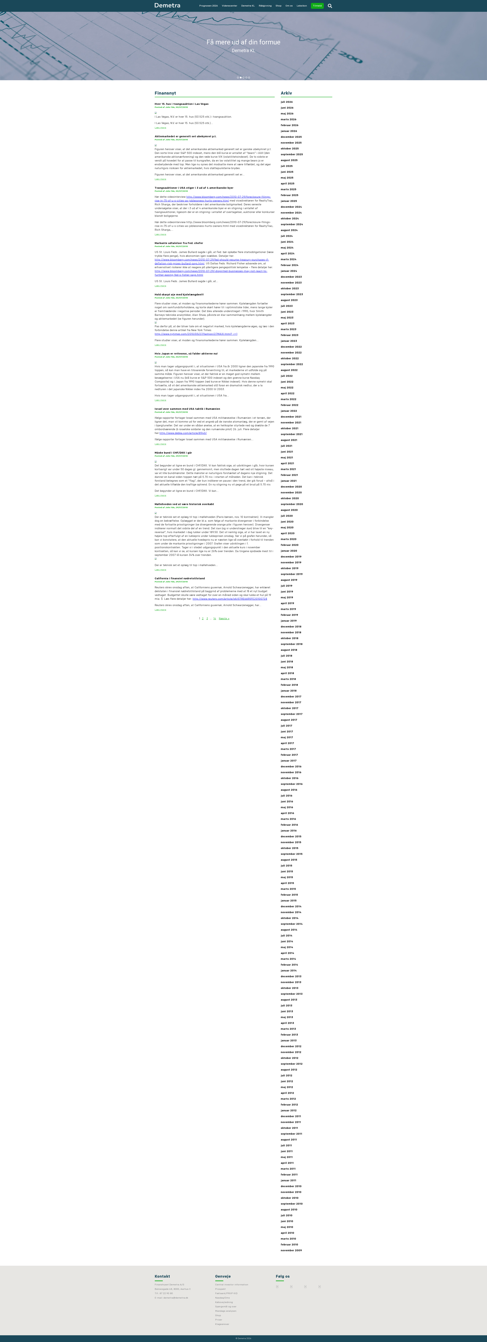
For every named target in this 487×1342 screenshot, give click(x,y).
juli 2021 (286, 446)
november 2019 (291, 562)
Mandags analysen (225, 1311)
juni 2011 (287, 1151)
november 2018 (291, 632)
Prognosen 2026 (208, 6)
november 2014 (291, 912)
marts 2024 (289, 259)
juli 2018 (286, 656)
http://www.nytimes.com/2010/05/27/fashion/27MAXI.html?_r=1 (196, 334)
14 (214, 618)
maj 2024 (287, 248)
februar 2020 (290, 545)
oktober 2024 (290, 218)
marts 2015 (288, 889)
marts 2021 (288, 469)
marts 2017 (288, 749)
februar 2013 (289, 1035)
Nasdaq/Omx (222, 1298)
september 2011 (291, 1134)
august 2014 (289, 930)
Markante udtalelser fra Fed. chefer (179, 243)
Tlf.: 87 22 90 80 (164, 1293)
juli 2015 (286, 866)
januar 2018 (289, 691)
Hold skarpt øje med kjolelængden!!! (179, 295)
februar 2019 (289, 615)
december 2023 (291, 277)
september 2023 (292, 294)
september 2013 (292, 994)
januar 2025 (289, 201)
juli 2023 (287, 306)
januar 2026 (289, 131)
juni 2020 (287, 522)
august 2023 (289, 300)
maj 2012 (287, 1087)
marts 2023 (288, 329)
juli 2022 (287, 376)
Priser (218, 1320)
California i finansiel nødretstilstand (180, 578)
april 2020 (288, 533)
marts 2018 (288, 679)
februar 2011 (289, 1175)
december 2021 (291, 417)
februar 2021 (289, 475)
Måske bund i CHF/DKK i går (173, 453)
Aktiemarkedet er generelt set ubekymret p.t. (185, 136)
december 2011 (291, 1116)
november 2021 (291, 423)
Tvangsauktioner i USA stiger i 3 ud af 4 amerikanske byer (194, 188)
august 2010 (289, 1210)
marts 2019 (288, 609)
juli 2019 (286, 586)
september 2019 (292, 574)
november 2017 (291, 702)
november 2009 (291, 1250)
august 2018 (289, 650)
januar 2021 (289, 481)
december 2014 (291, 906)
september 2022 (292, 364)
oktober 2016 (290, 778)
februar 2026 (290, 125)
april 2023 (287, 323)
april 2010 (287, 1233)
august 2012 (289, 1070)
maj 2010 (287, 1227)
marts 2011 (288, 1169)
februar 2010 (289, 1245)
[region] (243, 45)
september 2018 (292, 644)
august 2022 (289, 370)
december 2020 (291, 487)
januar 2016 (289, 831)
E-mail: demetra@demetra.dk (171, 1298)
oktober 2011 (289, 1128)
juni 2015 (287, 871)
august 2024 (289, 230)
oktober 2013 (289, 988)
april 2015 (287, 883)
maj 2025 (287, 178)
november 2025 (291, 143)
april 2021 (287, 463)
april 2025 (287, 183)
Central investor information (231, 1285)
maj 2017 (287, 737)
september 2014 (292, 924)
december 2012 (291, 1046)
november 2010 (291, 1192)
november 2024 (291, 213)
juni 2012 (287, 1081)
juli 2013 (286, 1006)
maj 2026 (287, 114)
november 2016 (291, 772)
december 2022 (291, 347)
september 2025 (292, 154)
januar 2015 (289, 901)
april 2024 (288, 253)
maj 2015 (287, 877)
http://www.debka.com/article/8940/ (183, 433)
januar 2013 (289, 1040)
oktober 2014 (290, 918)
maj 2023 (287, 318)
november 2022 (291, 353)
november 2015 (291, 842)
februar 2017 (289, 755)
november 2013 (291, 982)
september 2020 (292, 504)
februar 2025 (289, 195)
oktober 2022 (290, 358)
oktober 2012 (289, 1058)
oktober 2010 (290, 1198)
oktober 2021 (289, 428)
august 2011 (289, 1140)
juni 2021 (287, 452)
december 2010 (291, 1186)
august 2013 (289, 1000)
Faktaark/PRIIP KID (226, 1293)
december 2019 (291, 557)
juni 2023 (287, 312)
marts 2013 (288, 1029)
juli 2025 (287, 166)
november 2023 (291, 283)
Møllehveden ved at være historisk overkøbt (184, 504)
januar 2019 (289, 621)
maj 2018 (287, 667)
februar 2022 (289, 405)
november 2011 (291, 1122)
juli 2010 (286, 1215)
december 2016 (291, 766)
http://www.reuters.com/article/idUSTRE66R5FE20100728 (230, 599)
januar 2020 (289, 551)
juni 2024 (287, 242)
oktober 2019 (290, 568)
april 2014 (287, 953)
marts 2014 (288, 959)
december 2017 (291, 697)
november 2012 (291, 1052)
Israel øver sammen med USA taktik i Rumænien (187, 409)
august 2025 (289, 160)
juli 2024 (287, 236)
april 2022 (287, 393)
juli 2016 (286, 796)
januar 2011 (288, 1180)
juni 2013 (287, 1011)
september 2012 (292, 1064)
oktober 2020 (290, 498)
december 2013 (291, 976)
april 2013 (287, 1023)
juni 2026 (287, 108)
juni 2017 (287, 732)
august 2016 (289, 790)
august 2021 (289, 440)
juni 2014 (287, 941)
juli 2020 (287, 516)
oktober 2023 (290, 288)
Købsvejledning (224, 1302)
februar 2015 (289, 895)
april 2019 (287, 603)
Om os (289, 6)
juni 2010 (287, 1221)
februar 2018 (289, 685)
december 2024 (291, 207)
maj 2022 (287, 388)
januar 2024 (289, 271)
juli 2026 (287, 102)
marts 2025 (288, 189)
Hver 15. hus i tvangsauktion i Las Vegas (182, 104)
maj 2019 (287, 597)
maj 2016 (287, 807)
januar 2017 (289, 761)
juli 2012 (286, 1075)
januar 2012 (289, 1110)
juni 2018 (287, 662)
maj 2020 (287, 527)
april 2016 (287, 813)
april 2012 (287, 1093)
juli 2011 (286, 1145)
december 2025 (291, 137)
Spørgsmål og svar (226, 1307)
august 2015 (289, 860)
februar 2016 (289, 825)
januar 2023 (289, 341)
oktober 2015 (289, 848)
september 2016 (292, 784)
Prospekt (220, 1289)
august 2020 (289, 510)
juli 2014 (286, 936)
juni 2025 (287, 172)
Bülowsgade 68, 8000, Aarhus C (173, 1289)
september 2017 (292, 714)
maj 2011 (287, 1157)
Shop (279, 6)
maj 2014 (287, 947)
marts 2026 (289, 119)
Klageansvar (222, 1324)
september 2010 (292, 1204)
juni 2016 (287, 801)
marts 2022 (288, 399)
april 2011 (287, 1163)
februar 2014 (289, 965)
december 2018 (291, 627)
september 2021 (292, 434)
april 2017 (287, 743)
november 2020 (291, 492)
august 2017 (289, 720)
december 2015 (291, 836)
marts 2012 (288, 1099)
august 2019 (289, 580)
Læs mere (160, 128)
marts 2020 (289, 539)
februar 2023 (289, 335)
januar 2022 (289, 411)
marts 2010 (288, 1239)
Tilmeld (317, 6)
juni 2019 (287, 592)
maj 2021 (287, 458)
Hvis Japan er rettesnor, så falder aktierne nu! (186, 354)
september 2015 (292, 854)
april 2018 (287, 673)
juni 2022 (287, 382)
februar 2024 (290, 265)
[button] (243, 45)
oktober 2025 (290, 149)
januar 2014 (289, 971)
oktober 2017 (289, 708)
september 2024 (292, 224)
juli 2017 (286, 726)
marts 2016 (288, 819)
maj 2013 (287, 1017)
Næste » (224, 618)
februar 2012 (289, 1105)
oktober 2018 (289, 638)
